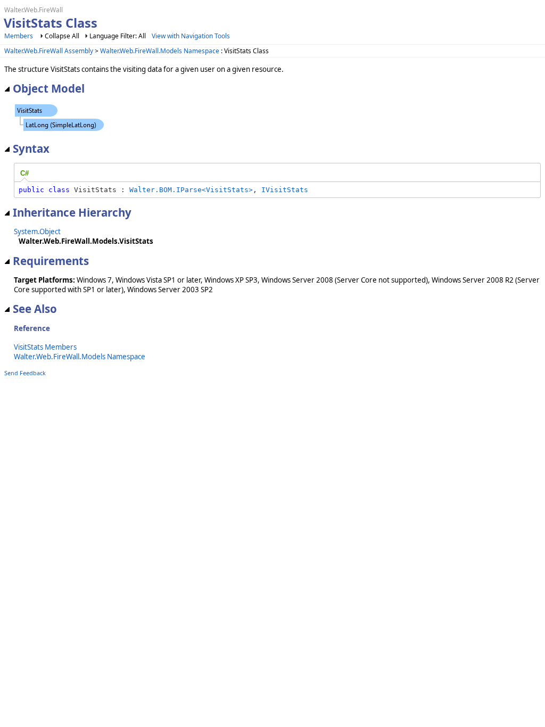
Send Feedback (25, 373)
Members (18, 35)
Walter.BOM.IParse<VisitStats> (191, 190)
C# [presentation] (24, 173)
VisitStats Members (45, 347)
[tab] (24, 173)
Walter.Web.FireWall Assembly (48, 50)
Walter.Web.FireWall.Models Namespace (159, 50)
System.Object (37, 231)
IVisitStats (284, 190)
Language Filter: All (117, 35)
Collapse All (62, 35)
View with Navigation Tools (191, 35)
